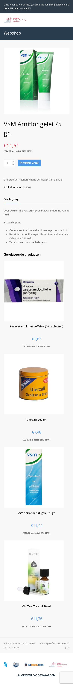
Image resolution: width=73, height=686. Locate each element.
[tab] (11, 199)
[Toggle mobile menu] (67, 20)
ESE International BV (20, 8)
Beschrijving (11, 199)
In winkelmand (29, 162)
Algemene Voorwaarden (36, 675)
